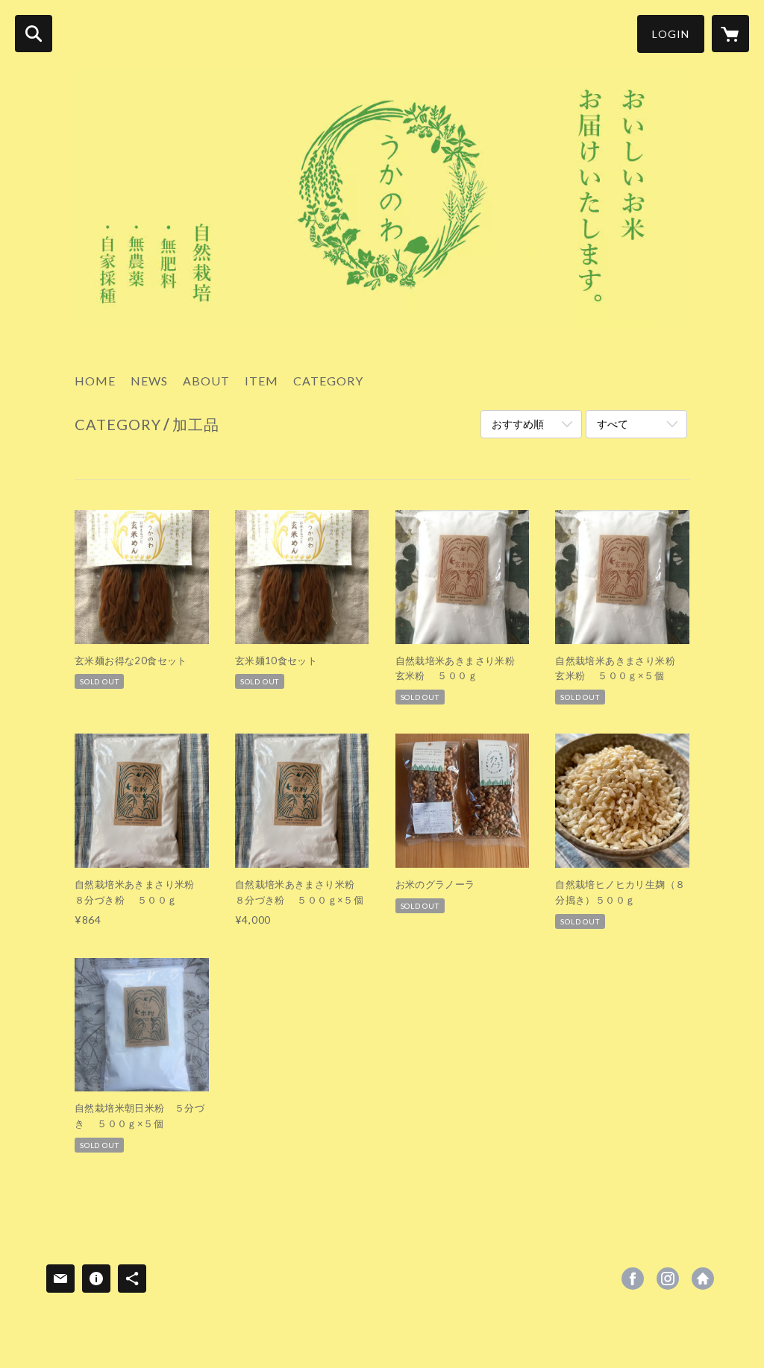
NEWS (149, 380)
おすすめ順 (518, 423)
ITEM (261, 380)
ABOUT (206, 380)
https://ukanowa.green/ (703, 1278)
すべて (612, 423)
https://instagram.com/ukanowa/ (668, 1278)
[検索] (33, 33)
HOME (95, 380)
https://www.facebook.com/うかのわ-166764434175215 (632, 1278)
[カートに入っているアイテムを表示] (730, 33)
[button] (670, 34)
